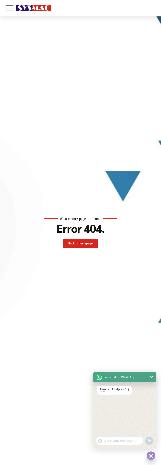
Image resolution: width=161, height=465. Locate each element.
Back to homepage (80, 243)
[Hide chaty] (151, 455)
